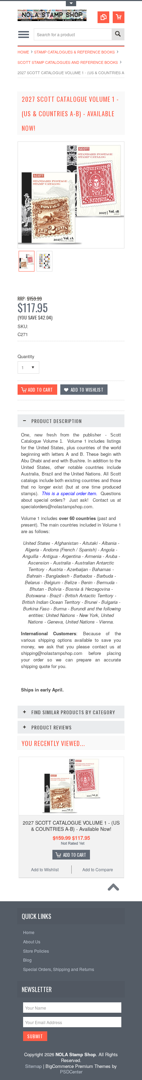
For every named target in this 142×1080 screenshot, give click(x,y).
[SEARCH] (118, 35)
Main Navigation (24, 34)
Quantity (26, 356)
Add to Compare (97, 869)
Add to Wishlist (45, 869)
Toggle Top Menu (71, 3)
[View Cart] (118, 17)
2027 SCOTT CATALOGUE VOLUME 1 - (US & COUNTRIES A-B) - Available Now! (71, 825)
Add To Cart (74, 854)
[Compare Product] (103, 17)
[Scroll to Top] (115, 888)
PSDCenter (71, 1071)
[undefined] (71, 246)
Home (23, 52)
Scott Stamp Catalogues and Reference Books (68, 62)
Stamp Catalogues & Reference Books (74, 52)
